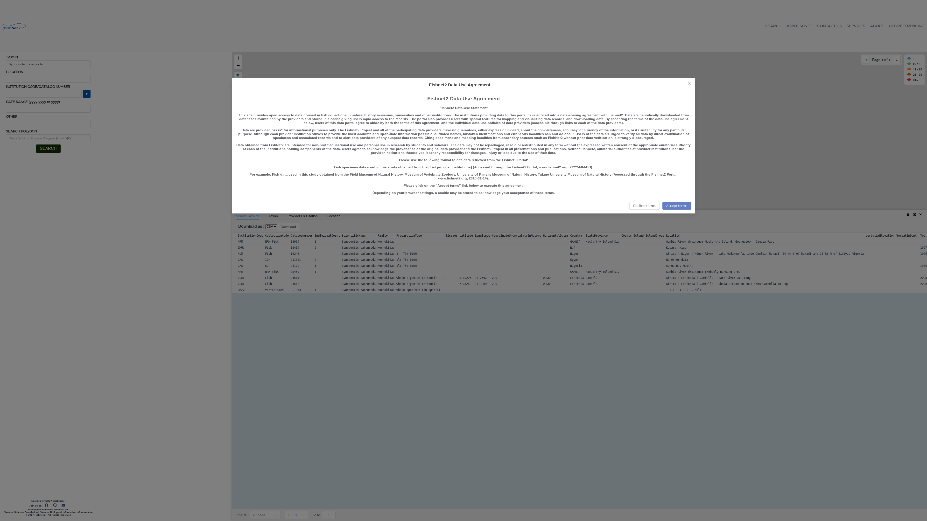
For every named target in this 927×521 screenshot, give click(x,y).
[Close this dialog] (689, 84)
